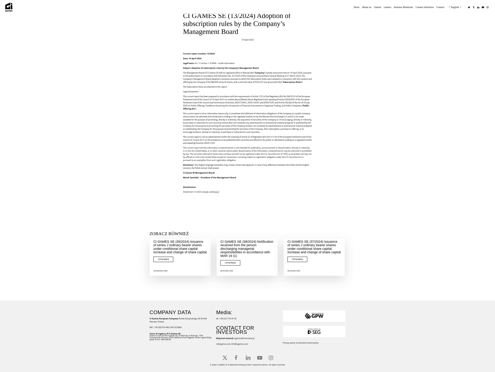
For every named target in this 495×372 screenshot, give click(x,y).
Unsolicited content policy (307, 342)
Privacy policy (289, 342)
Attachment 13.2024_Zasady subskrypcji (201, 192)
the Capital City (171, 335)
